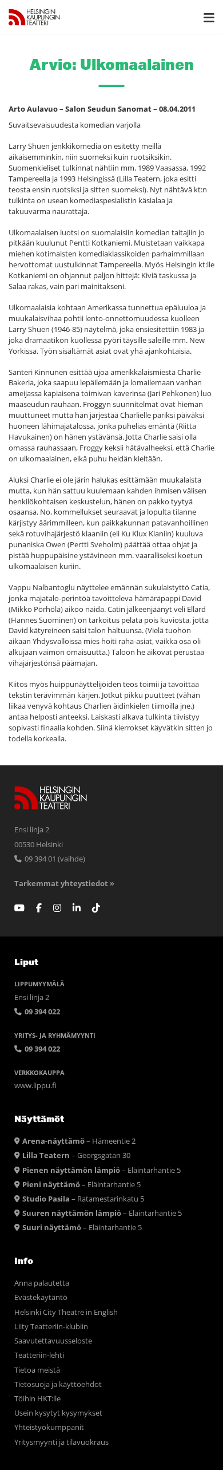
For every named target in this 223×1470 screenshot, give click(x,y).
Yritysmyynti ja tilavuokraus (61, 1442)
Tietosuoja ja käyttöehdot (58, 1384)
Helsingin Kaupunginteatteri (34, 17)
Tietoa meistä (37, 1370)
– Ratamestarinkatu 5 (83, 1199)
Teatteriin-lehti (39, 1355)
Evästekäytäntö (40, 1297)
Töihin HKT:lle (37, 1399)
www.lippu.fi (35, 1085)
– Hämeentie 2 (79, 1141)
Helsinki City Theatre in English (66, 1312)
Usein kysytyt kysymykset (58, 1413)
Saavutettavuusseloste (53, 1341)
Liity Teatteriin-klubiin (51, 1326)
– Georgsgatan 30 (76, 1155)
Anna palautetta (41, 1283)
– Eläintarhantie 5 (101, 1170)
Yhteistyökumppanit (49, 1427)
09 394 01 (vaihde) (54, 859)
